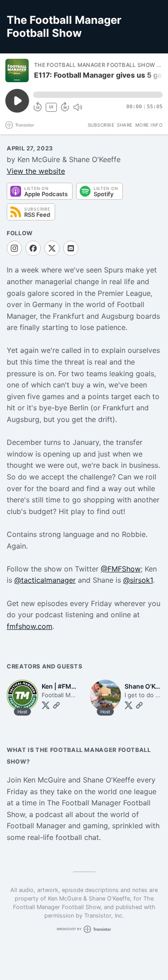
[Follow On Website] (56, 705)
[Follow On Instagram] (14, 248)
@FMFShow (121, 568)
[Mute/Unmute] (77, 107)
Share (125, 124)
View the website (36, 171)
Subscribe (101, 124)
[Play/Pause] (17, 70)
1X (51, 107)
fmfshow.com (29, 626)
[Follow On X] (52, 248)
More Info (149, 124)
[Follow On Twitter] (46, 705)
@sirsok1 (138, 580)
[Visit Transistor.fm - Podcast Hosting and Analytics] (19, 125)
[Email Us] (70, 248)
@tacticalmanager (45, 580)
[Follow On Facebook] (33, 248)
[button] (98, 95)
